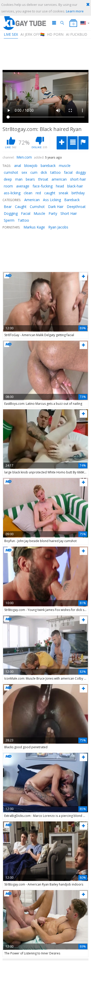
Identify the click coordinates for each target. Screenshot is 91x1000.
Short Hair (68, 213)
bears (30, 179)
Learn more (75, 11)
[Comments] (72, 142)
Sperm (9, 220)
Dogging (11, 213)
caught (49, 192)
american (59, 179)
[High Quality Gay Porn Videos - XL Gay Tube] (24, 23)
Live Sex (11, 34)
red (38, 192)
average (22, 186)
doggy (81, 172)
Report (83, 142)
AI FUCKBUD (76, 34)
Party (53, 213)
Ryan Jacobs (58, 227)
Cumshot (37, 206)
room (8, 186)
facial (68, 172)
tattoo (55, 172)
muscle (65, 165)
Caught (21, 206)
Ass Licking (52, 199)
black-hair (75, 186)
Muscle (39, 213)
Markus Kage (34, 227)
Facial (25, 213)
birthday (78, 192)
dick (44, 172)
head (60, 186)
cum (33, 172)
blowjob (30, 165)
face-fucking (43, 186)
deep (8, 179)
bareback (48, 165)
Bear (8, 206)
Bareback (72, 199)
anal (17, 165)
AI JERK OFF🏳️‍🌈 (32, 34)
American (32, 199)
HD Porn (55, 34)
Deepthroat (76, 206)
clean (28, 192)
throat (43, 179)
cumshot (11, 172)
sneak (63, 192)
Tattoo (23, 220)
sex (24, 172)
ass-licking (12, 192)
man (18, 179)
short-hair (78, 179)
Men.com (24, 157)
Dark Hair (55, 206)
